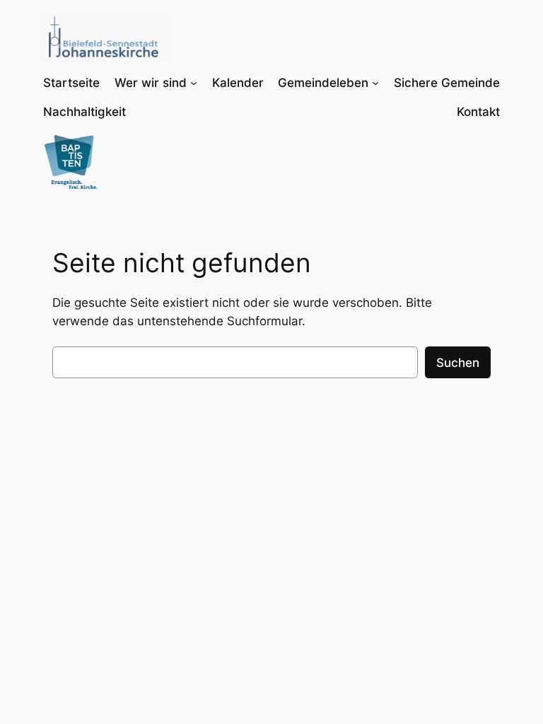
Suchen (457, 363)
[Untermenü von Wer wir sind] (193, 82)
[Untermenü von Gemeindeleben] (375, 82)
